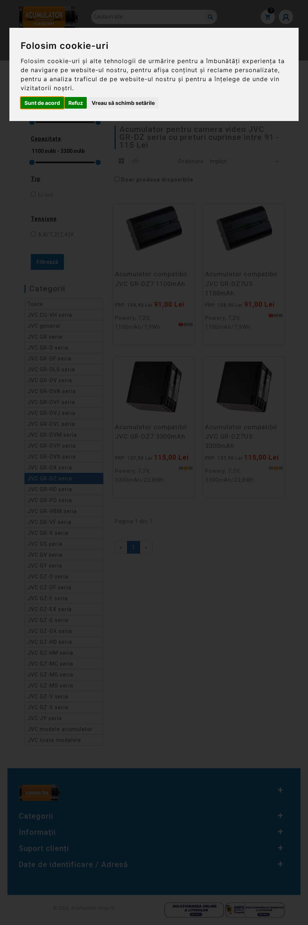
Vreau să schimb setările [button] (123, 103)
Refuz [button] (75, 103)
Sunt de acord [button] (42, 103)
